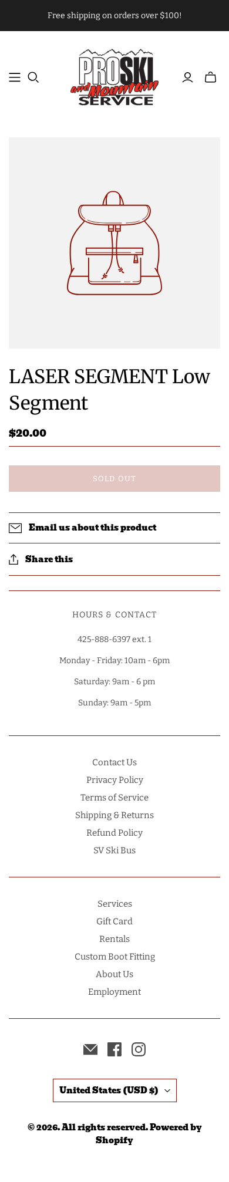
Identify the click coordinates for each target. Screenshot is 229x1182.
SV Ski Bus (114, 850)
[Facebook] (114, 1049)
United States (109, 1090)
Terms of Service (114, 797)
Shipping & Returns (114, 815)
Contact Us (114, 762)
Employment (114, 992)
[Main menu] (15, 77)
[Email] (90, 1049)
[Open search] (33, 77)
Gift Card (114, 921)
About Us (114, 974)
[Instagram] (139, 1049)
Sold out (114, 478)
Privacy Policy (114, 780)
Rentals (114, 939)
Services (114, 904)
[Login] (187, 77)
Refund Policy (114, 833)
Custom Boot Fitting (115, 956)
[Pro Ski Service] (114, 75)
